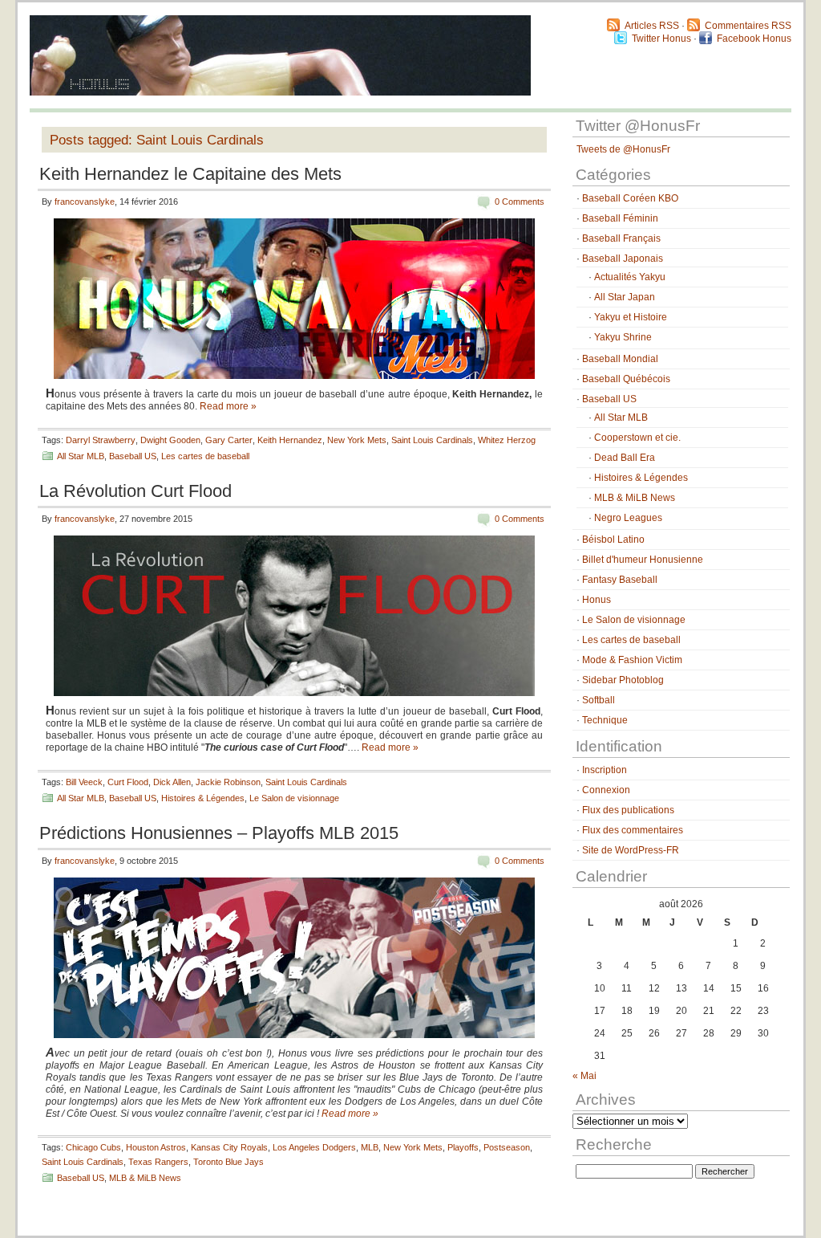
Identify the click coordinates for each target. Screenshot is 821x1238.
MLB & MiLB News (145, 1178)
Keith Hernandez (289, 440)
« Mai (584, 1075)
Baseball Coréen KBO (630, 198)
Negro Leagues (628, 517)
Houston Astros (156, 1147)
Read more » (228, 406)
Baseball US (132, 456)
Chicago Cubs (93, 1147)
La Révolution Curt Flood (135, 491)
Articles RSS (652, 25)
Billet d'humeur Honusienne (642, 559)
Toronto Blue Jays (228, 1162)
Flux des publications (628, 810)
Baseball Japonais (622, 258)
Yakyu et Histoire (630, 317)
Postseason (506, 1147)
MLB (369, 1147)
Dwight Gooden (170, 440)
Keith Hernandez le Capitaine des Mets (190, 174)
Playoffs (463, 1147)
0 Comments (519, 201)
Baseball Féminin (620, 218)
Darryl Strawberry (100, 440)
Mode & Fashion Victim (632, 660)
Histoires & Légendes (203, 798)
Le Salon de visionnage (294, 798)
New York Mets (356, 440)
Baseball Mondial (620, 358)
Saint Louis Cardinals (432, 440)
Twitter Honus (661, 38)
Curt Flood (127, 782)
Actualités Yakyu (629, 277)
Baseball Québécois (626, 379)
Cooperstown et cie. (637, 437)
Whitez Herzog (507, 440)
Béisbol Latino (613, 539)
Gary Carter (229, 440)
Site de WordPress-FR (630, 850)
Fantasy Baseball (619, 579)
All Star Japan (624, 297)
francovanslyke (85, 201)
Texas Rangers (158, 1162)
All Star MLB (80, 456)
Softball (598, 700)
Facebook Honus (754, 38)
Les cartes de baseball (205, 456)
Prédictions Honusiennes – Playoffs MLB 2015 (218, 833)
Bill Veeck (84, 782)
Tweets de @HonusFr (623, 149)
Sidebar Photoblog (623, 680)
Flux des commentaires (632, 830)
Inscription (604, 770)
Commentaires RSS (748, 25)
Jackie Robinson (228, 782)
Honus (596, 599)
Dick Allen (172, 782)
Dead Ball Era (624, 457)
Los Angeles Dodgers (314, 1147)
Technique (605, 720)
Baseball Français (621, 238)
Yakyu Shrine (623, 337)
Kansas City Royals (229, 1147)
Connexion (606, 790)
